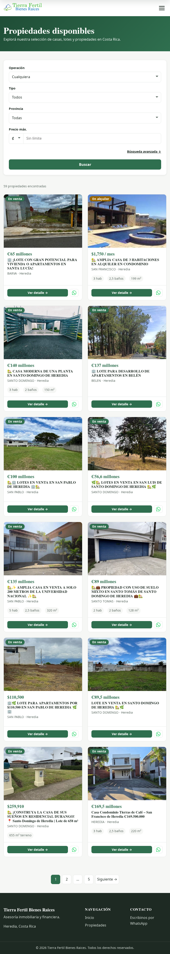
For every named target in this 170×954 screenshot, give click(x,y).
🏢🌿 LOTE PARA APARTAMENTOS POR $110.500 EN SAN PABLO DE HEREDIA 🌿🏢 (42, 707)
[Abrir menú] (161, 8)
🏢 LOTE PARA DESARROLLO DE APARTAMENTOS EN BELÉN (120, 373)
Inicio (89, 917)
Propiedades (95, 925)
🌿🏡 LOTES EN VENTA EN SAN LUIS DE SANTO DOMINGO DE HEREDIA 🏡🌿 (126, 484)
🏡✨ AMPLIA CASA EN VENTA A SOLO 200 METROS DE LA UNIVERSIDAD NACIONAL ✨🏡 (41, 591)
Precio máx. (18, 129)
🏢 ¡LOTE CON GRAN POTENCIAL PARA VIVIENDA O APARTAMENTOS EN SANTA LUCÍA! (42, 264)
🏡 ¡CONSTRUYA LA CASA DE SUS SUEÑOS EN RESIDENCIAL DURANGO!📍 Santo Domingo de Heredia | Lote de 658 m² (42, 816)
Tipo (12, 88)
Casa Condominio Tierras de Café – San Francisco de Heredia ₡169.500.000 (121, 814)
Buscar (85, 164)
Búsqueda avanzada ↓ (144, 151)
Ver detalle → (38, 293)
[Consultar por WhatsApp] (74, 292)
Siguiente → (107, 879)
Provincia (16, 109)
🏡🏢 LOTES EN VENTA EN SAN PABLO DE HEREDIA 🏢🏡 (41, 484)
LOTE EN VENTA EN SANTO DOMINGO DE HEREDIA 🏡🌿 (125, 705)
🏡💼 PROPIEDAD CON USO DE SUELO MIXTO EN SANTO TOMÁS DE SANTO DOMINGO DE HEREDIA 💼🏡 (124, 591)
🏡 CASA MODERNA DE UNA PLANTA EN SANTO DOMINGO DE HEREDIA (40, 373)
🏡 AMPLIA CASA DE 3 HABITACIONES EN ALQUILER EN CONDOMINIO (125, 261)
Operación (17, 68)
